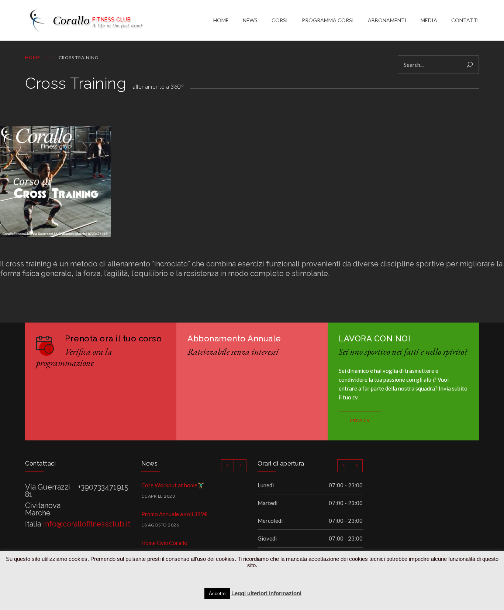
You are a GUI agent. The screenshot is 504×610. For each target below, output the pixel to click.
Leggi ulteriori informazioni (266, 593)
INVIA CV (360, 420)
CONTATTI (465, 20)
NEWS (250, 20)
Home (32, 57)
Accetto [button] (217, 593)
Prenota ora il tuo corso (113, 338)
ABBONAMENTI (387, 20)
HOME (221, 20)
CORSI (280, 20)
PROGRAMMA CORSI (328, 20)
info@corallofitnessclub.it (86, 523)
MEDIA (429, 20)
